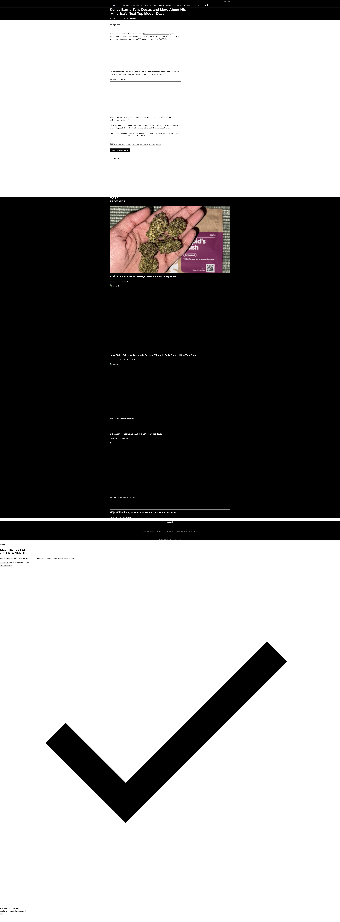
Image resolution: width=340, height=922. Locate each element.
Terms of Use (170, 531)
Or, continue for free (6, 565)
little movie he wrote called (156, 33)
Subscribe (178, 5)
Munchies (148, 5)
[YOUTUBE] (175, 527)
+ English (227, 1)
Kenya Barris (144, 145)
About (144, 531)
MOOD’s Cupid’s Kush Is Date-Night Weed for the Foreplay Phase (143, 276)
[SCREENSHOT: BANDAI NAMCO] (170, 476)
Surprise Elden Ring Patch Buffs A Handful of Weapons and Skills (143, 512)
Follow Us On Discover (119, 150)
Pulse (133, 5)
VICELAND (158, 145)
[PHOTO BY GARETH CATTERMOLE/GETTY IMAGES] (170, 318)
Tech (142, 5)
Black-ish (128, 145)
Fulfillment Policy (191, 531)
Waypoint (162, 5)
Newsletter (187, 5)
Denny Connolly (126, 517)
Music (155, 5)
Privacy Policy (161, 531)
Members (169, 5)
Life (137, 5)
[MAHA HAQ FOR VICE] (170, 239)
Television (152, 145)
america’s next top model (117, 145)
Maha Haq (125, 281)
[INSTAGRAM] (168, 527)
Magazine (126, 5)
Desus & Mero (138, 133)
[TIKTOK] (172, 527)
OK (1, 914)
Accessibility (151, 531)
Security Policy (180, 531)
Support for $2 (4, 563)
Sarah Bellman (116, 19)
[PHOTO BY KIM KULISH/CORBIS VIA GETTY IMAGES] (170, 397)
